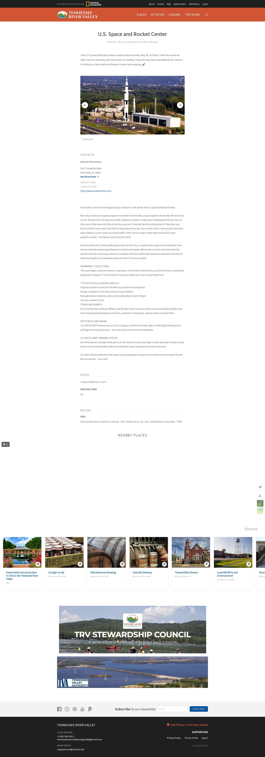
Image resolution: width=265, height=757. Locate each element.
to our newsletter (135, 709)
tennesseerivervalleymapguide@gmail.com (79, 739)
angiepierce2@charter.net (70, 749)
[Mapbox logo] (251, 529)
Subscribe (199, 709)
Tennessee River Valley (76, 725)
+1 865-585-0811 (65, 736)
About (152, 3)
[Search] (206, 14)
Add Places (194, 3)
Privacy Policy (174, 737)
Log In (205, 3)
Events (161, 3)
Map (169, 3)
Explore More (180, 3)
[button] (85, 105)
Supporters (200, 732)
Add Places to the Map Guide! (189, 724)
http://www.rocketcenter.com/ (95, 190)
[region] (132, 486)
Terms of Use (191, 737)
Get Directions (88, 176)
